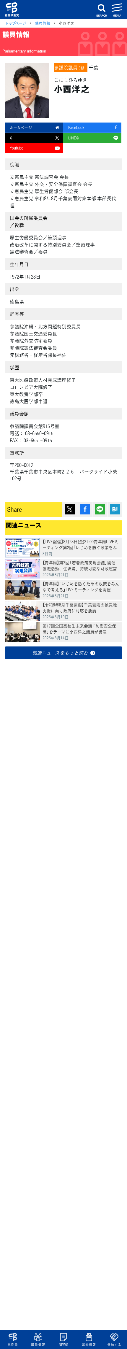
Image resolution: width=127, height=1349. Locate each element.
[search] (101, 9)
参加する (114, 1344)
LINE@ (73, 138)
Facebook (76, 127)
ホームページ (21, 127)
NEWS (63, 1344)
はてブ (115, 509)
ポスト (70, 509)
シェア (85, 509)
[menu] (117, 9)
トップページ (15, 23)
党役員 (12, 1344)
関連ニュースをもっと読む (60, 652)
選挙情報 (89, 1344)
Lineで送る (100, 509)
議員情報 (38, 1344)
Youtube (16, 148)
